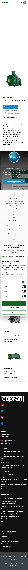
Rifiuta (14, 312)
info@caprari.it (6, 443)
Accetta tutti (14, 302)
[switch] (24, 286)
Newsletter (5, 434)
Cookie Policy (13, 565)
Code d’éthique (6, 546)
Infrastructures (6, 482)
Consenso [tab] (4, 256)
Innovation (5, 494)
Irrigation (4, 477)
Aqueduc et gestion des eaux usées (14, 479)
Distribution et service (9, 501)
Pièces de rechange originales (12, 506)
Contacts (4, 437)
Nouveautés (5, 539)
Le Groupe (4, 536)
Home (4, 9)
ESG (2, 527)
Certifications (6, 544)
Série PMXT (8, 331)
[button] (24, 2)
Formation (5, 519)
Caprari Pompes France (9, 541)
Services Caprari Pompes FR (11, 516)
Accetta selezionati (14, 307)
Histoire (4, 534)
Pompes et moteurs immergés (12, 451)
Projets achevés (7, 474)
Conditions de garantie (9, 514)
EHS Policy (8, 563)
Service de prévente (8, 504)
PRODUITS (5, 449)
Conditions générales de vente (12, 511)
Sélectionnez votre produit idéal (14, 181)
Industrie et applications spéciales (13, 484)
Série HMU (8, 369)
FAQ (2, 521)
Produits (10, 9)
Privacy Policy (18, 563)
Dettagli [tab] (11, 256)
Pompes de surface (8, 454)
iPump (3, 431)
